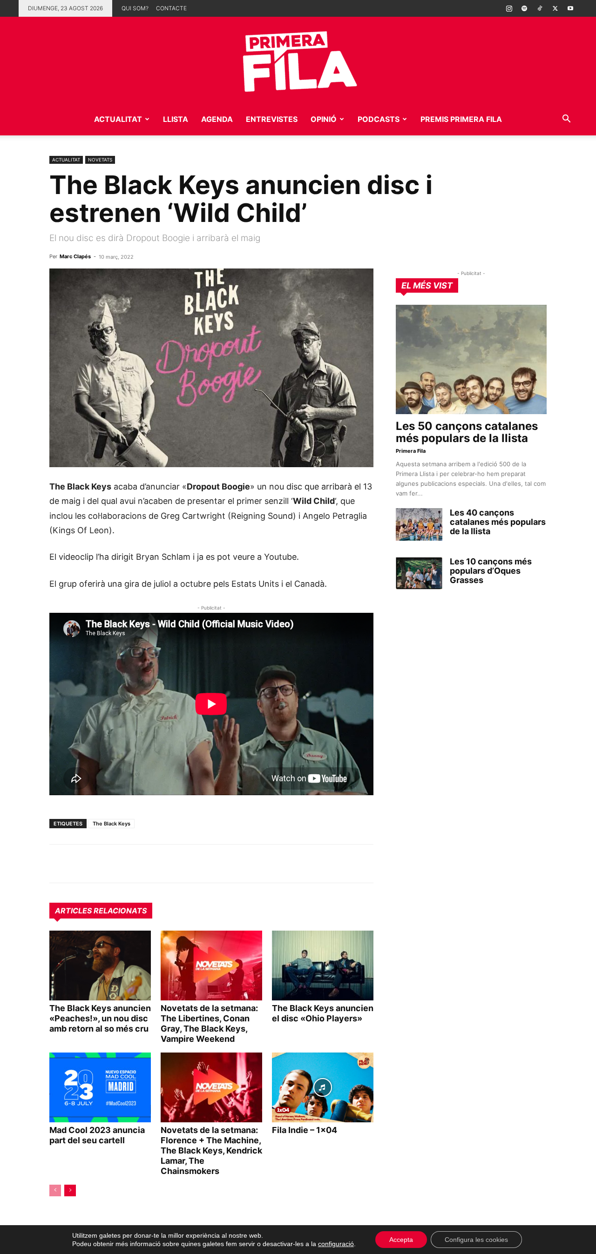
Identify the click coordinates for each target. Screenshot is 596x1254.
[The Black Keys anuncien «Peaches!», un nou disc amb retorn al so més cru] (100, 965)
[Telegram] (80, 863)
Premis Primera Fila (461, 119)
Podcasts (379, 119)
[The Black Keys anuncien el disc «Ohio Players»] (322, 965)
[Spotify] (524, 8)
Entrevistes (272, 119)
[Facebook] (123, 863)
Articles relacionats (101, 910)
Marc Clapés (75, 256)
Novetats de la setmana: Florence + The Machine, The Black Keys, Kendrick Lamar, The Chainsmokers (211, 1150)
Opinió (324, 119)
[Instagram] (509, 8)
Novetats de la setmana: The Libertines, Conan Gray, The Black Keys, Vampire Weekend (209, 1023)
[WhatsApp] (58, 863)
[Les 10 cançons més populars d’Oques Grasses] (419, 573)
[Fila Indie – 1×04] (322, 1087)
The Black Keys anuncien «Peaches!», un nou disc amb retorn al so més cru (100, 1018)
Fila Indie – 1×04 (304, 1130)
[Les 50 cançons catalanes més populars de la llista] (471, 359)
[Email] (144, 863)
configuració (336, 1243)
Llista (175, 119)
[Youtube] (570, 8)
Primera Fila (411, 451)
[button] (566, 119)
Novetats (100, 159)
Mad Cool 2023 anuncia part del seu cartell (97, 1135)
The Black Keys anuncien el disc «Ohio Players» (322, 1013)
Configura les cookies (476, 1239)
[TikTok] (540, 8)
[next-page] (70, 1190)
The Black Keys (111, 823)
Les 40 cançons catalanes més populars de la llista (498, 522)
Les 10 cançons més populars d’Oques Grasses (491, 571)
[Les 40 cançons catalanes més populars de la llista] (419, 524)
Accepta (401, 1239)
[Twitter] (555, 8)
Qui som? (135, 8)
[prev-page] (55, 1190)
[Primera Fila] (298, 60)
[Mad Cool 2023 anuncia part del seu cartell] (100, 1087)
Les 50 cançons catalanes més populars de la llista (467, 432)
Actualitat (118, 119)
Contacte (171, 8)
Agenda (217, 119)
